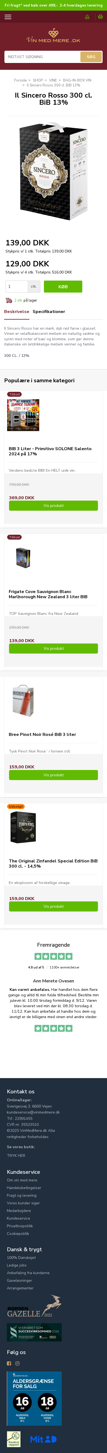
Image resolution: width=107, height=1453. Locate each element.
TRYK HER (16, 1155)
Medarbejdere (19, 1210)
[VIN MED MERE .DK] (53, 38)
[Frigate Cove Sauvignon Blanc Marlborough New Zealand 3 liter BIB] (23, 558)
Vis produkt (54, 505)
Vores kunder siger (23, 1203)
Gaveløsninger (19, 1280)
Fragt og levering (21, 1195)
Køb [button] (63, 287)
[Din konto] (90, 17)
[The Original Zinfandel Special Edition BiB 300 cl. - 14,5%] (23, 827)
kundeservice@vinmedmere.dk (33, 1112)
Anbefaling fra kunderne (28, 1272)
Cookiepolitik (18, 1233)
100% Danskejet (21, 1257)
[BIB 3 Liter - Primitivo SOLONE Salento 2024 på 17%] (23, 415)
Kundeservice (18, 1218)
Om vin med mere (22, 1180)
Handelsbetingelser (24, 1187)
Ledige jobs (17, 1265)
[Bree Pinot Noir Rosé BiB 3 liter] (23, 701)
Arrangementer (20, 1288)
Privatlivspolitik (20, 1226)
